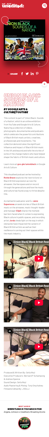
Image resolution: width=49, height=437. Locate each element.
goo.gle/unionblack (26, 164)
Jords (12, 220)
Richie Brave (9, 177)
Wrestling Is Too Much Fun (24, 409)
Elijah (18, 210)
